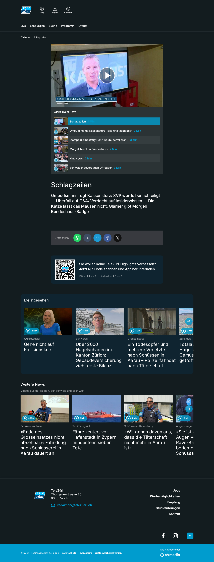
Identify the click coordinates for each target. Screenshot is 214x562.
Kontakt (174, 514)
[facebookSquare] (163, 536)
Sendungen (37, 25)
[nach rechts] (189, 321)
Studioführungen (168, 508)
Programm (67, 25)
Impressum (85, 552)
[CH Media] (170, 554)
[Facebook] (107, 238)
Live (23, 25)
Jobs (176, 490)
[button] (87, 238)
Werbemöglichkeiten (165, 496)
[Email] (97, 238)
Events (82, 25)
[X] (118, 238)
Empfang (173, 502)
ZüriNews (25, 37)
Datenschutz (69, 552)
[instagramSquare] (175, 536)
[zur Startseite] (26, 10)
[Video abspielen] (107, 75)
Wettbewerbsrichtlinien (108, 552)
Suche (53, 25)
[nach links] (25, 321)
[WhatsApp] (77, 238)
